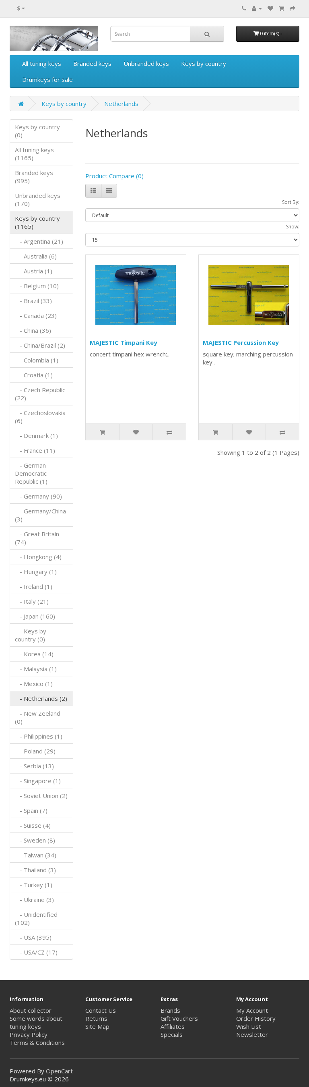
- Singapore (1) (38, 781)
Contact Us (100, 1010)
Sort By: (290, 202)
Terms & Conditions (37, 1042)
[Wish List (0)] (270, 8)
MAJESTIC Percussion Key (241, 342)
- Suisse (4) (33, 825)
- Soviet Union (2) (41, 796)
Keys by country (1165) (37, 222)
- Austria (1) (33, 271)
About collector (31, 1010)
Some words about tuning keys (36, 1022)
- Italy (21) (32, 601)
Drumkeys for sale (47, 79)
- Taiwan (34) (35, 855)
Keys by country (203, 63)
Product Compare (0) (114, 176)
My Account (252, 1010)
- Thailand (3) (35, 870)
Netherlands (121, 104)
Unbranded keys (146, 63)
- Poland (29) (35, 751)
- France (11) (35, 450)
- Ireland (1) (33, 586)
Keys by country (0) (37, 131)
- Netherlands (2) (41, 698)
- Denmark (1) (36, 436)
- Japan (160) (35, 616)
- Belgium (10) (37, 286)
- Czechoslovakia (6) (40, 417)
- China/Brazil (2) (40, 345)
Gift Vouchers (179, 1018)
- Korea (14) (34, 654)
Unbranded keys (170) (37, 199)
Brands (170, 1010)
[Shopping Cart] (281, 8)
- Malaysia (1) (36, 669)
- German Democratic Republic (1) (31, 473)
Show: (292, 226)
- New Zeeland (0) (37, 717)
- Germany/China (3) (40, 515)
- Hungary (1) (36, 572)
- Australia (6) (36, 256)
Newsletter (252, 1034)
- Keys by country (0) (30, 635)
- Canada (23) (36, 315)
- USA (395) (33, 937)
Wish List (248, 1026)
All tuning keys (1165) (34, 154)
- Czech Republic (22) (40, 394)
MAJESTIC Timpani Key (123, 342)
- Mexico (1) (34, 684)
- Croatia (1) (34, 375)
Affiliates (173, 1026)
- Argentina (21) (39, 241)
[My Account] (257, 8)
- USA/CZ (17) (36, 952)
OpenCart (59, 1071)
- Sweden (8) (35, 840)
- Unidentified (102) (36, 918)
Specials (172, 1034)
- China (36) (33, 330)
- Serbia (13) (34, 766)
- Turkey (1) (33, 885)
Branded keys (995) (34, 177)
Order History (256, 1018)
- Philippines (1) (38, 736)
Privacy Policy (28, 1034)
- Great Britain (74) (37, 538)
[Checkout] (292, 8)
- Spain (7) (31, 810)
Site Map (97, 1026)
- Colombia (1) (36, 360)
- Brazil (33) (33, 301)
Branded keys (92, 63)
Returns (96, 1018)
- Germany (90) (38, 496)
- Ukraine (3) (34, 900)
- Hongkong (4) (38, 557)
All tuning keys (41, 63)
